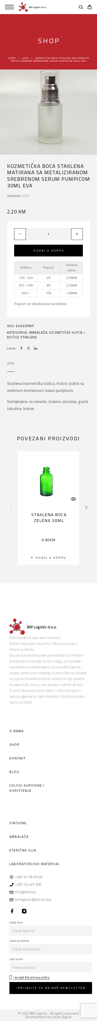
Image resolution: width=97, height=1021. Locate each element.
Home (12, 58)
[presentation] (11, 508)
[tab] (10, 366)
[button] (48, 558)
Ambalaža (38, 332)
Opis (10, 363)
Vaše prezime (19, 940)
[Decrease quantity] (20, 234)
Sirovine (18, 822)
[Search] (80, 8)
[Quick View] (73, 499)
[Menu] (9, 7)
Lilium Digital (62, 1017)
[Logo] (32, 7)
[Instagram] (24, 911)
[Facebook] (12, 911)
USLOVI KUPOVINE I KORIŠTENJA (26, 788)
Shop (25, 58)
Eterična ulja (22, 850)
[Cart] (89, 7)
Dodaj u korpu (48, 250)
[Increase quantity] (77, 234)
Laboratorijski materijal (34, 863)
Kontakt (17, 758)
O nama (16, 730)
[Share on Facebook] (21, 349)
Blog (14, 771)
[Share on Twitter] (28, 349)
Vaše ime (16, 922)
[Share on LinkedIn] (35, 349)
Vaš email (16, 959)
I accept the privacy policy (31, 977)
